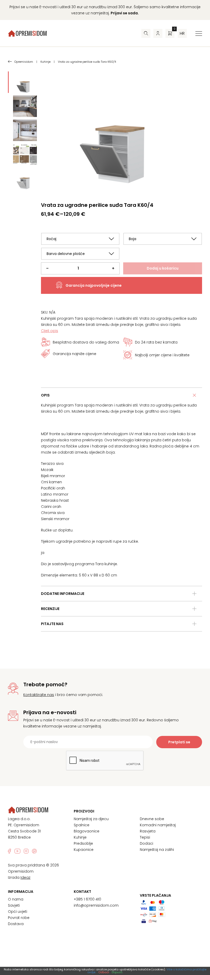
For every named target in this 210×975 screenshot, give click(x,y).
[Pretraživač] (145, 33)
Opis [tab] (45, 395)
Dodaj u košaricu (162, 268)
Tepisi (145, 837)
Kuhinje (80, 837)
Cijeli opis (49, 330)
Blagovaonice (86, 831)
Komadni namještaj (158, 825)
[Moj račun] (157, 33)
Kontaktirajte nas (38, 694)
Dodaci (146, 843)
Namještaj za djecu (91, 818)
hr (182, 33)
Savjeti (14, 905)
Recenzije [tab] (50, 608)
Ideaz (25, 877)
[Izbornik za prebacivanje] (198, 33)
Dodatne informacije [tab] (62, 593)
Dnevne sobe (152, 818)
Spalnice (81, 825)
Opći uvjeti (17, 911)
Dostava (16, 923)
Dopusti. (117, 972)
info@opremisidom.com (96, 905)
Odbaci (103, 972)
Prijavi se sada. (125, 13)
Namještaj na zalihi (157, 849)
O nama (15, 899)
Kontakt (82, 892)
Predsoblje (83, 843)
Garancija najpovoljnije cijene (94, 285)
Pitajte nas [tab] (52, 623)
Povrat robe (18, 917)
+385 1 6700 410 (87, 899)
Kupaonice (83, 849)
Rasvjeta (147, 831)
